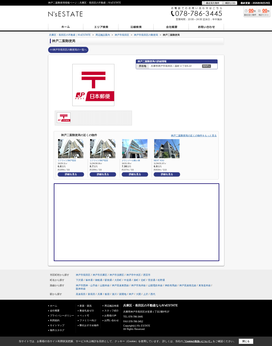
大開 (138, 294)
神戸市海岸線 (138, 285)
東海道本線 (205, 285)
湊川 (114, 294)
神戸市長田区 (83, 274)
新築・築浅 (86, 305)
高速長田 (80, 294)
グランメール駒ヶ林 (131, 160)
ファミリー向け (88, 320)
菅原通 (151, 280)
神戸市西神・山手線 (87, 285)
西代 (152, 294)
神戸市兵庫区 (100, 274)
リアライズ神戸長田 (67, 160)
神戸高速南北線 (187, 285)
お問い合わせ (111, 320)
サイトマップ (57, 325)
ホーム (53, 305)
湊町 (136, 280)
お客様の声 (110, 315)
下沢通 (79, 280)
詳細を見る (71, 174)
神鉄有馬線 (171, 285)
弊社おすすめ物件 (89, 325)
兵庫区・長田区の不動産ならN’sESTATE (150, 305)
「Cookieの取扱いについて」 (198, 341)
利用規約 (55, 320)
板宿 (107, 294)
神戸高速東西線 (120, 285)
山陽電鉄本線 (155, 285)
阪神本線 (80, 288)
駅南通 (108, 280)
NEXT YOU (159, 160)
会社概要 (55, 310)
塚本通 (89, 280)
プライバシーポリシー (62, 315)
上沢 (145, 294)
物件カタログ (57, 330)
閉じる (246, 341)
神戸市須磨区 (117, 274)
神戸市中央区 (133, 274)
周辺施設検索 (111, 305)
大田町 (118, 280)
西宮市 (146, 274)
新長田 (91, 294)
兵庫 (100, 294)
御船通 (98, 280)
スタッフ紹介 (111, 310)
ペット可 (84, 315)
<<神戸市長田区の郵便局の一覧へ (68, 49)
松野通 (161, 280)
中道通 (127, 280)
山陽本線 (105, 285)
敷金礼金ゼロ (87, 310)
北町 (143, 280)
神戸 (131, 294)
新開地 (122, 294)
